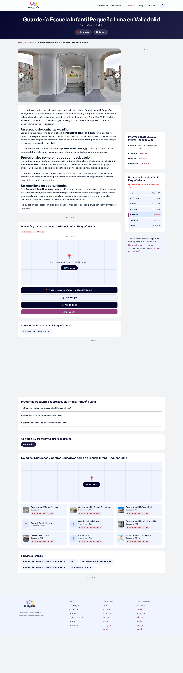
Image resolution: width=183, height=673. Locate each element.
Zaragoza (107, 625)
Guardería (144, 153)
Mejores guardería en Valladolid (97, 561)
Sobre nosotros (76, 617)
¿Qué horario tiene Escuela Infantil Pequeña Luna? (45, 422)
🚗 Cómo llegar (69, 297)
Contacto (73, 621)
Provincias (116, 5)
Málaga (106, 617)
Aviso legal (74, 605)
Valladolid (29, 42)
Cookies (72, 613)
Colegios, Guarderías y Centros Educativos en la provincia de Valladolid (57, 567)
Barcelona (107, 609)
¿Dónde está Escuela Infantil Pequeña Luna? (42, 415)
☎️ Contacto (83, 32)
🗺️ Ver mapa (69, 268)
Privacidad (74, 609)
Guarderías (28, 444)
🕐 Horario (101, 32)
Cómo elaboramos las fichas (140, 245)
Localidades (102, 5)
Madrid (106, 605)
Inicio (20, 42)
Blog (141, 5)
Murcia (106, 629)
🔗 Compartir (69, 312)
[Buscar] (162, 5)
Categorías (130, 5)
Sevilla (106, 621)
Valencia (107, 613)
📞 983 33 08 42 (69, 305)
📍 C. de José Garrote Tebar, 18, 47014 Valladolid (69, 290)
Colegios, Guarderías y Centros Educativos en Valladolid (49, 561)
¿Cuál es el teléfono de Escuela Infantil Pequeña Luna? (47, 408)
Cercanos (151, 5)
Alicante (140, 617)
